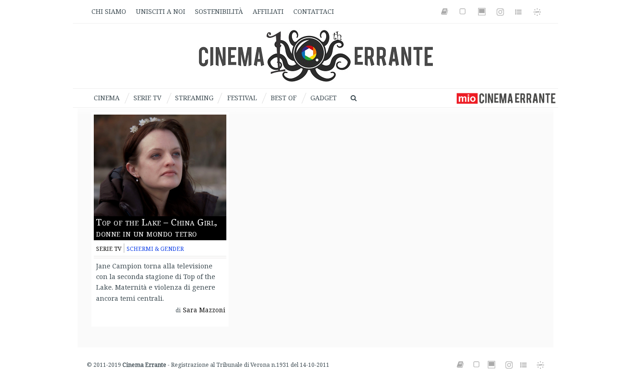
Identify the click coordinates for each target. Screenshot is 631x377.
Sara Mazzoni (204, 310)
